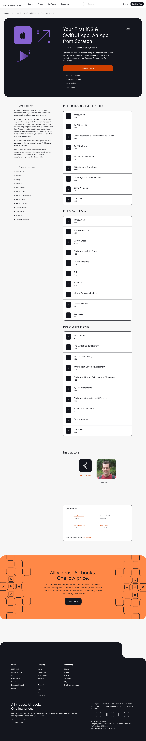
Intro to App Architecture (85, 293)
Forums (66, 675)
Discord (66, 669)
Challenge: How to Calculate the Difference (94, 377)
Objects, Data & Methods (85, 167)
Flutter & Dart (15, 678)
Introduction (79, 115)
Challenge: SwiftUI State (85, 251)
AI (12, 675)
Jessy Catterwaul (94, 58)
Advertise (41, 678)
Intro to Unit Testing (83, 356)
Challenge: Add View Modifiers (88, 177)
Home (6, 13)
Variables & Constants (84, 408)
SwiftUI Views (80, 146)
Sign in (125, 4)
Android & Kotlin (16, 672)
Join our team (87, 537)
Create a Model (81, 303)
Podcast (66, 672)
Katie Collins (104, 525)
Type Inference (81, 419)
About (40, 669)
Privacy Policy (42, 675)
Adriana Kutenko (79, 525)
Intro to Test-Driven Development (89, 367)
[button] (31, 4)
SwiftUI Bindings (81, 262)
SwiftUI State (80, 241)
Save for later (71, 83)
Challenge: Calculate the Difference (90, 398)
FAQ (39, 692)
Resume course (88, 68)
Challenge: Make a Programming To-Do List (94, 135)
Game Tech (14, 682)
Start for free (137, 4)
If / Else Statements (83, 388)
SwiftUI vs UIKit (81, 125)
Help (39, 689)
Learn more (73, 601)
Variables (78, 282)
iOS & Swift (15, 669)
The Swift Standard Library (86, 346)
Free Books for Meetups (71, 685)
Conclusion (79, 198)
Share (128, 29)
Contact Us (41, 696)
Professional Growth (17, 685)
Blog (65, 682)
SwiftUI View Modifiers (84, 156)
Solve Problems (81, 188)
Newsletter (67, 678)
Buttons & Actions (82, 230)
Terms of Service (43, 672)
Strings (77, 272)
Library (13, 688)
